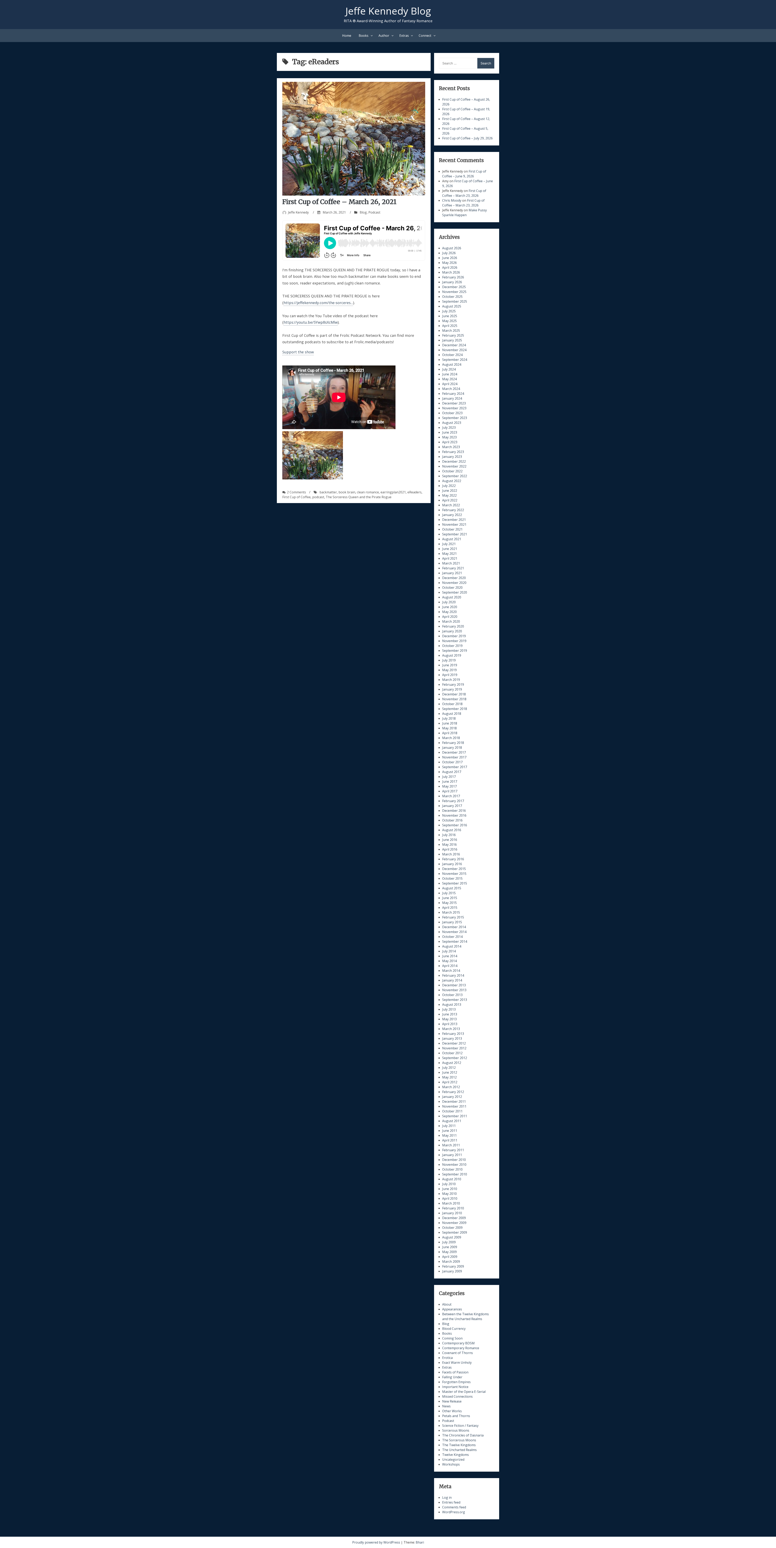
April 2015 (449, 907)
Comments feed (454, 1507)
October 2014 (452, 936)
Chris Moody (451, 200)
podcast (318, 497)
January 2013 (452, 1038)
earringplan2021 (393, 492)
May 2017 (449, 786)
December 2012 (454, 1043)
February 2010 (453, 1208)
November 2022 (454, 466)
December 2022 (454, 461)
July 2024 (449, 369)
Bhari (420, 1542)
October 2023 (452, 413)
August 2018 (451, 713)
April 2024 (449, 384)
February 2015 (453, 917)
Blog (363, 212)
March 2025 (451, 330)
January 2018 (452, 747)
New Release (452, 1401)
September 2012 (454, 1058)
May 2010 (449, 1193)
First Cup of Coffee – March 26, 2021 (339, 202)
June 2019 (449, 665)
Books (363, 35)
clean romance (368, 492)
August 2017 (451, 772)
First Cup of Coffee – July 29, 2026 (467, 138)
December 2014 (454, 927)
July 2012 (449, 1067)
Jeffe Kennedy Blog (388, 10)
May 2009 (449, 1252)
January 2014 (452, 980)
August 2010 (451, 1179)
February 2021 (453, 568)
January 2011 (452, 1155)
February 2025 (453, 335)
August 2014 (451, 946)
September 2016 (454, 825)
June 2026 (449, 258)
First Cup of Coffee (296, 497)
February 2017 (453, 801)
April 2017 (449, 791)
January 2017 (452, 805)
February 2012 (453, 1092)
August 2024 (451, 364)
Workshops (451, 1464)
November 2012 (454, 1048)
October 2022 (452, 471)
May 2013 (449, 1019)
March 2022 (451, 505)
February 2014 (453, 975)
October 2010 (452, 1169)
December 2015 (454, 869)
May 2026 (449, 262)
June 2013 (449, 1014)
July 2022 (449, 485)
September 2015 (454, 883)
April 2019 (449, 675)
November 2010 (454, 1164)
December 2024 (454, 345)
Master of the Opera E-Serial (464, 1391)
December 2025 (454, 287)
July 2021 (449, 544)
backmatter (328, 492)
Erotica (447, 1357)
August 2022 (451, 481)
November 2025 (454, 292)
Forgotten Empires (456, 1382)
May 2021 (449, 553)
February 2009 (453, 1266)
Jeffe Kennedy (298, 212)
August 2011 (451, 1121)
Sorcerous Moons (455, 1430)
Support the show (298, 352)
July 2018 (449, 718)
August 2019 (451, 655)
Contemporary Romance (460, 1348)
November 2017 (454, 757)
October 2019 (452, 645)
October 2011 (452, 1111)
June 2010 (449, 1189)
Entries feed (451, 1502)
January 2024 (452, 398)
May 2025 (449, 321)
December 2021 (454, 519)
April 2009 (449, 1256)
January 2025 (452, 340)
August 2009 (451, 1237)
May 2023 (449, 437)
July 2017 (449, 776)
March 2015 (451, 912)
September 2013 (454, 999)
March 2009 (451, 1261)
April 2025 (449, 325)
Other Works (452, 1411)
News (446, 1406)
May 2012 (449, 1077)
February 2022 (453, 510)
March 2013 (451, 1029)
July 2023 (449, 427)
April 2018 (449, 733)
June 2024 (449, 374)
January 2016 (452, 864)
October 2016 (452, 820)
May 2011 (449, 1135)
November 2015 (454, 873)
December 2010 (454, 1159)
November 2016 (454, 815)
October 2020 (452, 587)
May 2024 (449, 379)
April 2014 (449, 966)
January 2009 (452, 1271)
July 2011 (449, 1126)
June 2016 (449, 839)
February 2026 (453, 277)
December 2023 (454, 403)
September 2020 (454, 592)
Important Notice (455, 1387)
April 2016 (449, 849)
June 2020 (449, 607)
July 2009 (449, 1242)
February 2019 (453, 684)
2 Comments (296, 492)
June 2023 (449, 432)
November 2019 (454, 641)
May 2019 (449, 670)
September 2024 (454, 359)
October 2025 (452, 296)
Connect (425, 35)
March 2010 (451, 1203)
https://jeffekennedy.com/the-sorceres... (318, 302)
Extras (404, 35)
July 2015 (449, 893)
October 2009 (452, 1227)
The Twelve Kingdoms (459, 1445)
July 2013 (449, 1009)
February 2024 (453, 393)
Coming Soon (452, 1338)
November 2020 (454, 582)
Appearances (452, 1309)
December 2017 (454, 752)
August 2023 (451, 422)
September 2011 (454, 1116)
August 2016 (451, 830)
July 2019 (449, 660)
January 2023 (452, 456)
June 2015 (449, 898)
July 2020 (449, 602)
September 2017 (454, 767)
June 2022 (449, 490)
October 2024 (452, 355)
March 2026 (451, 272)
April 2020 (449, 616)
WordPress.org (453, 1512)
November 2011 (454, 1106)
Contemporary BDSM (458, 1343)
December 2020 (454, 578)
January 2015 (452, 922)
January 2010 (452, 1213)
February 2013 (453, 1033)
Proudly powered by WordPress (376, 1542)
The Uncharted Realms (459, 1450)
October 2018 (452, 704)
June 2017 (449, 781)
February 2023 (453, 452)
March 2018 (451, 738)
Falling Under (452, 1377)
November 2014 (454, 932)
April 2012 (449, 1082)
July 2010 (449, 1184)
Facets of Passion (455, 1372)
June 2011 (449, 1130)
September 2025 (454, 301)
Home (346, 35)
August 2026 (451, 248)
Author (384, 35)
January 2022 (452, 515)
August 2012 (451, 1062)
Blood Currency (454, 1328)
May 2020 (449, 612)
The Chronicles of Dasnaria (463, 1435)
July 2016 (449, 835)
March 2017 (451, 796)
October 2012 (452, 1053)
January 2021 (452, 573)
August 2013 (451, 1004)
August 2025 (451, 306)
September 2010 (454, 1174)
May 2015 (449, 902)
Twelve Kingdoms (455, 1454)
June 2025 (449, 316)
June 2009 (449, 1247)
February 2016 (453, 859)
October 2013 (452, 995)
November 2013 (454, 990)
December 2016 (454, 810)
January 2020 (452, 631)
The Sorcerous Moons (459, 1440)
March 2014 (451, 970)
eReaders (414, 492)
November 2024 (454, 350)
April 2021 (449, 558)
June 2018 (449, 723)
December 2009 (454, 1218)
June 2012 (449, 1072)
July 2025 (449, 311)
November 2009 (454, 1222)
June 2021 (449, 549)
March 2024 (451, 388)
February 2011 (453, 1150)
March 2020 (451, 621)
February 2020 (453, 626)
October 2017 (452, 762)
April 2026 (449, 267)
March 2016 (451, 854)
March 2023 (451, 447)
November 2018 (454, 699)
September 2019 (454, 650)
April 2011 (449, 1140)
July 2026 (449, 253)
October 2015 (452, 878)
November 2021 (454, 524)
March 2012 (451, 1087)
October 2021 (452, 529)
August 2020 (451, 597)
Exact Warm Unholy (457, 1362)
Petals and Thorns (456, 1416)
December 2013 (454, 985)
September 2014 (454, 941)
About (446, 1304)
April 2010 (449, 1198)
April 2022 (449, 500)
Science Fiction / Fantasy (460, 1425)
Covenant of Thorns (457, 1353)
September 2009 (454, 1232)
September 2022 (454, 476)
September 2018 (454, 709)
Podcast (374, 212)
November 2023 (454, 408)
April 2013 (449, 1024)
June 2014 (449, 956)
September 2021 (454, 534)
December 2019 (454, 636)
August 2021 (451, 539)
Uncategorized (453, 1459)
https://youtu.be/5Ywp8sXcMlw (311, 322)
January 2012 (452, 1096)
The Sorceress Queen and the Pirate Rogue (358, 497)
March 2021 (451, 563)
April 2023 (449, 442)
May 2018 (449, 728)
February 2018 (453, 742)
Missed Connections (457, 1396)
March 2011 (451, 1145)
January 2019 (452, 689)
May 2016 (449, 844)
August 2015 (451, 888)
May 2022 (449, 495)
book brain (346, 492)
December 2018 (454, 694)
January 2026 (452, 282)
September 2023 (454, 418)
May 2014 (449, 961)
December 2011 (454, 1101)
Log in (447, 1497)
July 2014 (449, 951)
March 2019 (451, 679)
